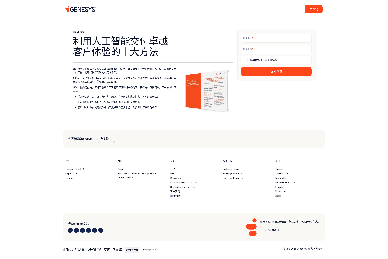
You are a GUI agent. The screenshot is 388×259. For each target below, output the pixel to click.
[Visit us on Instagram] (76, 230)
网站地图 (117, 249)
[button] (313, 9)
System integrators (233, 178)
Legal (278, 195)
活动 (172, 169)
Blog (172, 173)
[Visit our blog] (100, 230)
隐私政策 (79, 249)
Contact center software (183, 187)
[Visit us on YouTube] (94, 230)
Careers (279, 169)
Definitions (175, 195)
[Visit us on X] (82, 230)
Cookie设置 (132, 250)
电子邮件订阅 (94, 249)
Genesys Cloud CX (74, 169)
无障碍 (107, 249)
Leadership (280, 178)
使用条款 (68, 249)
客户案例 (175, 191)
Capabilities (71, 173)
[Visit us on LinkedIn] (70, 230)
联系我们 (105, 138)
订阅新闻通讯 (271, 230)
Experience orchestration (183, 182)
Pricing (69, 178)
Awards (279, 187)
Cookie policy (149, 249)
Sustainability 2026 (285, 182)
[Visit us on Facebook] (88, 230)
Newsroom (280, 191)
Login (121, 169)
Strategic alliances (232, 173)
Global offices (282, 173)
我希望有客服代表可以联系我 (263, 60)
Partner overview (231, 169)
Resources (175, 178)
